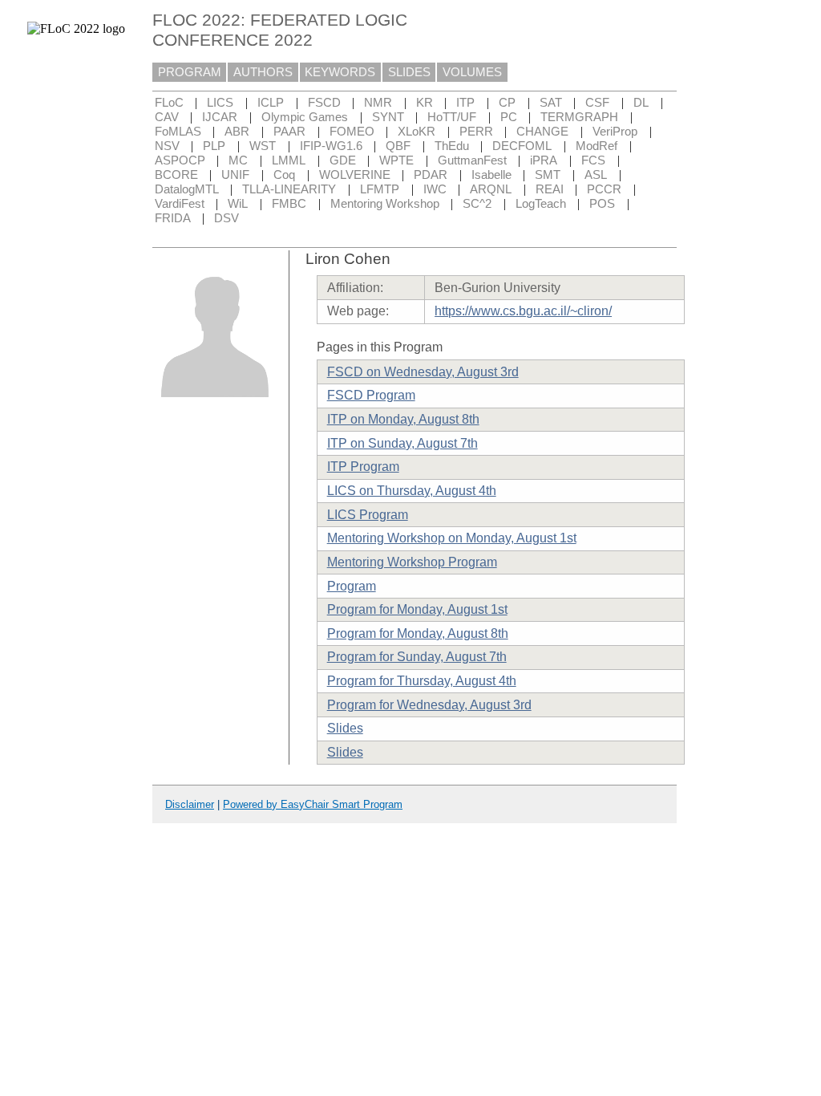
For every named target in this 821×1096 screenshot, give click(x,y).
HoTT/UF (451, 117)
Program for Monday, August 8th (417, 633)
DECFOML (522, 146)
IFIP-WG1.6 (331, 146)
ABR (236, 131)
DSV (226, 218)
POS (602, 203)
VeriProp (614, 131)
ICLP (270, 102)
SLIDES (409, 72)
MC (238, 160)
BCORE (176, 174)
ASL (595, 174)
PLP (214, 146)
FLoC (169, 102)
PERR (476, 131)
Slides (345, 728)
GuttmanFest (472, 160)
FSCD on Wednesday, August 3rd (423, 372)
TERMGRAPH (579, 117)
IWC (435, 189)
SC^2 (477, 203)
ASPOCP (180, 160)
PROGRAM (189, 72)
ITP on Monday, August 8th (403, 419)
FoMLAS (178, 131)
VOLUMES (472, 72)
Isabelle (491, 174)
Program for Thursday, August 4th (421, 681)
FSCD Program (371, 395)
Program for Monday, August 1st (417, 609)
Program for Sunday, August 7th (417, 657)
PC (508, 117)
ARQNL (491, 189)
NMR (378, 102)
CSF (597, 102)
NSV (167, 146)
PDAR (430, 174)
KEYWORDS (340, 72)
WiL (238, 203)
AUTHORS (263, 72)
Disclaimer (189, 804)
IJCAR (219, 117)
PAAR (289, 131)
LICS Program (367, 515)
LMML (288, 160)
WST (262, 146)
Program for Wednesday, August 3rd (429, 705)
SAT (551, 102)
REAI (550, 189)
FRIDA (173, 218)
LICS (220, 102)
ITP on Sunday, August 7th (402, 443)
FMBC (289, 203)
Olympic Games (304, 117)
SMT (547, 174)
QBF (398, 146)
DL (641, 102)
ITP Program (363, 466)
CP (507, 102)
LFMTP (379, 189)
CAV (167, 117)
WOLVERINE (354, 174)
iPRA (543, 160)
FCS (593, 160)
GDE (343, 160)
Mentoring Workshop (384, 203)
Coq (284, 174)
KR (424, 102)
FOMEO (352, 131)
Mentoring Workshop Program (412, 562)
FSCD (324, 102)
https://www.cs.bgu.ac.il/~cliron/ (523, 311)
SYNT (388, 117)
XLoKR (416, 131)
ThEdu (452, 146)
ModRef (596, 146)
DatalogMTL (187, 189)
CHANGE (542, 131)
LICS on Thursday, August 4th (411, 490)
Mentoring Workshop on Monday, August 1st (451, 538)
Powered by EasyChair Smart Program (312, 804)
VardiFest (179, 203)
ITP (465, 102)
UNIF (235, 174)
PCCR (604, 189)
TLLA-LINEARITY (289, 189)
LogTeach (541, 203)
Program (351, 586)
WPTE (396, 160)
